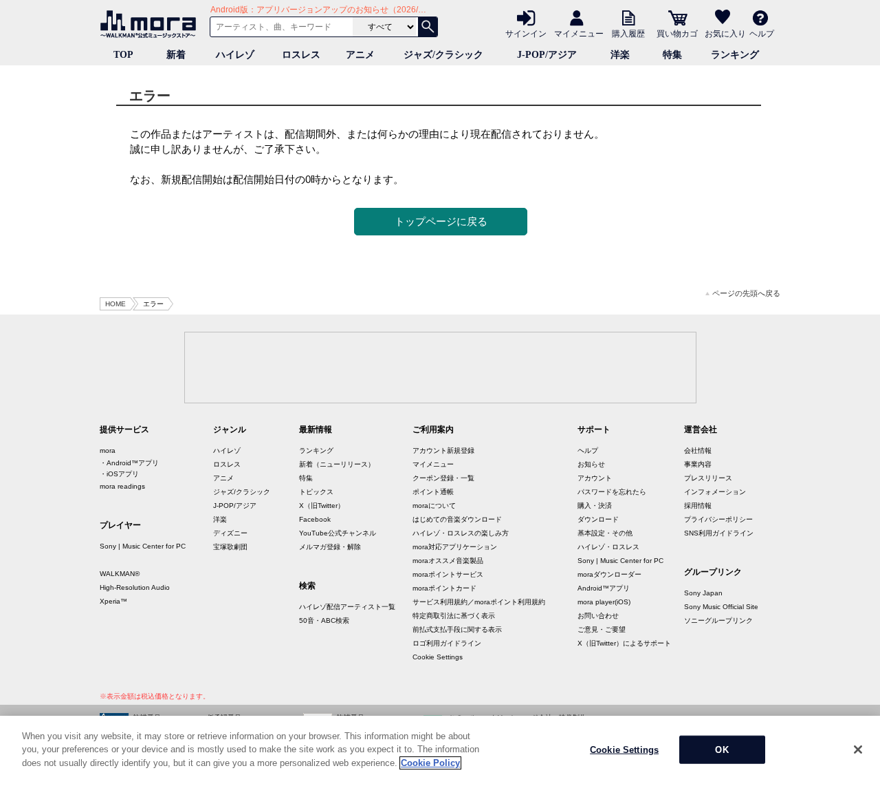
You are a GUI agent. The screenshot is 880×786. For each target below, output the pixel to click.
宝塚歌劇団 (230, 547)
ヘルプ (761, 33)
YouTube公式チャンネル (337, 533)
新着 (176, 55)
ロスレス (301, 55)
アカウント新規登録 (443, 450)
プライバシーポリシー (718, 519)
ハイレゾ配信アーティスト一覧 (347, 606)
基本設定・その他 (605, 533)
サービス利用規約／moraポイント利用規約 (478, 602)
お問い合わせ (598, 615)
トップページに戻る (441, 221)
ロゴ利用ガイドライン (446, 643)
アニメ (360, 55)
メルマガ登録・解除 (330, 547)
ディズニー (230, 533)
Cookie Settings (437, 657)
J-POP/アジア (547, 55)
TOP (123, 55)
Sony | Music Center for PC (143, 546)
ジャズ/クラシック (443, 55)
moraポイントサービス (447, 574)
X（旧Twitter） (321, 505)
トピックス (316, 492)
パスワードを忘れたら (612, 492)
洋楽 (620, 55)
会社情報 (698, 450)
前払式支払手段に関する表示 (457, 629)
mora (108, 450)
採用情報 (698, 505)
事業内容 (698, 464)
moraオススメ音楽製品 (447, 560)
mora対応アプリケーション (454, 547)
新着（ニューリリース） (337, 464)
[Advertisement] (440, 367)
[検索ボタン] (427, 26)
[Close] (858, 749)
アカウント (595, 478)
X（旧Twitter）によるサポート (624, 643)
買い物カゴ (677, 33)
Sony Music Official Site (721, 606)
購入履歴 (628, 33)
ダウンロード (598, 519)
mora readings (122, 486)
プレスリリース (708, 478)
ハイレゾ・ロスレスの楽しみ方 (460, 533)
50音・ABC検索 (324, 620)
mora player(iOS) (604, 602)
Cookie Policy (430, 763)
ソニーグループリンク (718, 620)
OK (721, 750)
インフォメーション (715, 492)
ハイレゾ (235, 55)
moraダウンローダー (609, 574)
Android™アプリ (604, 588)
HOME (115, 304)
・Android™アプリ (129, 463)
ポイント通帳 (433, 492)
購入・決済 (595, 505)
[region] (440, 751)
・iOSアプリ (119, 474)
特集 (672, 55)
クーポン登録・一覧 (443, 478)
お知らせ (591, 464)
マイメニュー (579, 33)
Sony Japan (703, 593)
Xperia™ (113, 601)
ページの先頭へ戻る (746, 293)
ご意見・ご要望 (602, 629)
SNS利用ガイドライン (719, 533)
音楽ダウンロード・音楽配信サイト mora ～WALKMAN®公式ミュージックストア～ (151, 24)
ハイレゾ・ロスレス (608, 547)
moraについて (434, 505)
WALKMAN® (120, 573)
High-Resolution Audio (135, 587)
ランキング (735, 55)
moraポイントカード (444, 588)
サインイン (526, 33)
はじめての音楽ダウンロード (457, 519)
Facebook (315, 519)
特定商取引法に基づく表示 (453, 615)
